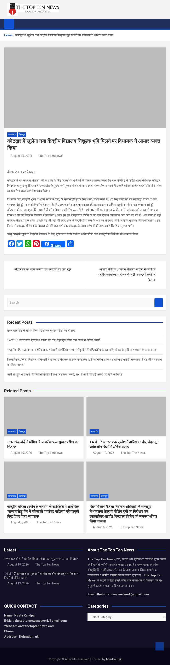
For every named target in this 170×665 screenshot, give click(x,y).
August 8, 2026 (20, 522)
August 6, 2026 (103, 527)
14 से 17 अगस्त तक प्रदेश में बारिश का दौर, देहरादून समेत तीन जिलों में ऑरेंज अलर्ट (53, 340)
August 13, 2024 (21, 155)
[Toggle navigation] (19, 24)
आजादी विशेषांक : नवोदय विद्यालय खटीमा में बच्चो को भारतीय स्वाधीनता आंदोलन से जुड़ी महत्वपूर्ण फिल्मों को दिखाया (126, 275)
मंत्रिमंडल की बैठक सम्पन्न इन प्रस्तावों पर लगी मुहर (43, 269)
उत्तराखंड (12, 134)
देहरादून (22, 134)
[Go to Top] (159, 646)
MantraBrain (114, 659)
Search (158, 302)
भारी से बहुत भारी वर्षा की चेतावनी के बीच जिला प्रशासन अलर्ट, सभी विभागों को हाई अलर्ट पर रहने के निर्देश (65, 374)
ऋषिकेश (22, 496)
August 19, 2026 (21, 452)
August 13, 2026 (103, 452)
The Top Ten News (50, 155)
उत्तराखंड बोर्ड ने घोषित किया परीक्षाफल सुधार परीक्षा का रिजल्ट (41, 330)
